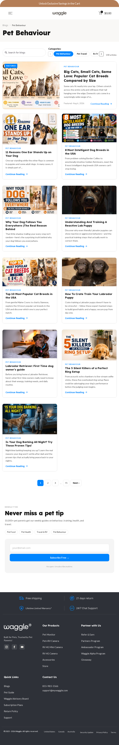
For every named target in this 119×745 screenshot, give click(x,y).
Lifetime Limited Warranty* (39, 608)
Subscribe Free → (59, 557)
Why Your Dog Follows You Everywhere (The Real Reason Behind (26, 225)
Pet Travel (82, 53)
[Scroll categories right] (101, 54)
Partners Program (90, 641)
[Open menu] (10, 13)
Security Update (86, 732)
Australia (71, 731)
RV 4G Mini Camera (52, 647)
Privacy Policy (102, 732)
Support (8, 717)
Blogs (5, 25)
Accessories (48, 659)
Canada (61, 731)
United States (49, 731)
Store (45, 666)
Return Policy (11, 711)
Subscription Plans (13, 705)
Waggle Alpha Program (93, 653)
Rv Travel (97, 53)
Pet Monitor (48, 634)
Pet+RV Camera (50, 641)
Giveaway (86, 659)
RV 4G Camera (49, 653)
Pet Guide (9, 692)
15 (66, 482)
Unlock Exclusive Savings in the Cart (59, 3)
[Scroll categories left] (50, 54)
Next (75, 482)
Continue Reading (15, 174)
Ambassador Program (92, 647)
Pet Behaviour (63, 53)
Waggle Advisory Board (16, 698)
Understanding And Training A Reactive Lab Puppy (86, 223)
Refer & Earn (87, 634)
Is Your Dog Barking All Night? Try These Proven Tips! (29, 443)
